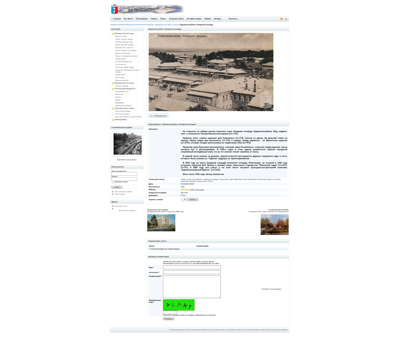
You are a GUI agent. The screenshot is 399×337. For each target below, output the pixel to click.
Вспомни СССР (121, 206)
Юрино (118, 100)
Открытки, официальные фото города (162, 25)
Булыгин (277, 179)
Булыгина (184, 181)
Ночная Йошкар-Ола (123, 62)
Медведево (119, 103)
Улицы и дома (120, 59)
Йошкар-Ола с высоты (124, 47)
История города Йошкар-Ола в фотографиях (270, 330)
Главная (117, 19)
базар (199, 181)
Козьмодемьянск (122, 91)
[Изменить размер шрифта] (285, 19)
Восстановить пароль (123, 192)
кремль (270, 179)
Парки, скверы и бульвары (125, 50)
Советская (262, 179)
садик (231, 179)
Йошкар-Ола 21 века (124, 83)
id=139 (226, 140)
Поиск (163, 19)
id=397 (184, 167)
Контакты (233, 19)
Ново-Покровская (250, 179)
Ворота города (121, 36)
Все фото (128, 19)
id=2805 (185, 143)
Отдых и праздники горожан (126, 56)
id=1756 (233, 133)
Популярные (142, 19)
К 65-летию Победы (123, 111)
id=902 (246, 143)
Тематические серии (124, 108)
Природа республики (123, 105)
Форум (207, 19)
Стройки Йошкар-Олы (124, 42)
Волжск (118, 97)
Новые (154, 19)
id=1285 (215, 170)
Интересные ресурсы (126, 210)
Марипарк (238, 179)
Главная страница (117, 25)
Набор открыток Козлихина (191, 179)
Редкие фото (120, 75)
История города (194, 19)
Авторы (217, 19)
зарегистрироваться (183, 263)
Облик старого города (123, 39)
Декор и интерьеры (122, 53)
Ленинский (223, 179)
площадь (214, 179)
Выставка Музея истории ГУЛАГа (128, 117)
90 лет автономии (122, 114)
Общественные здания (124, 45)
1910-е (210, 181)
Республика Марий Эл (125, 89)
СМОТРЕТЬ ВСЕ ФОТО (127, 160)
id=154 (239, 138)
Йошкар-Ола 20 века (135, 25)
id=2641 (283, 165)
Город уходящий (121, 86)
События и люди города (124, 67)
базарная (206, 179)
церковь (192, 181)
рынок (204, 181)
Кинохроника (121, 119)
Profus (183, 195)
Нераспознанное (121, 80)
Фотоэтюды (119, 77)
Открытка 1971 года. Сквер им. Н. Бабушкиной (269, 211)
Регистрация (120, 194)
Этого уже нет (120, 64)
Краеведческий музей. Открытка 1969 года (165, 211)
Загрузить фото (176, 19)
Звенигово (119, 94)
